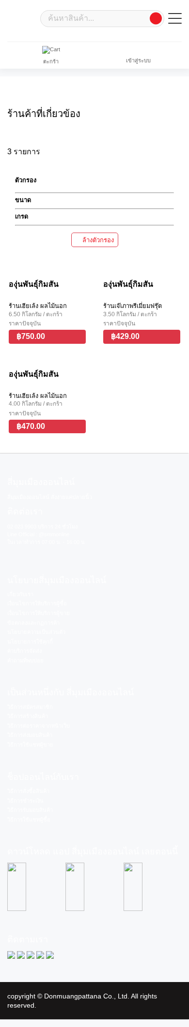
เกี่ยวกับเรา (20, 594)
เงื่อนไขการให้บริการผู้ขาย (38, 613)
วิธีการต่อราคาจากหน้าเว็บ (38, 726)
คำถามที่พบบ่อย (25, 660)
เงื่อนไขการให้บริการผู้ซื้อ (37, 603)
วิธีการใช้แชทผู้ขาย (30, 745)
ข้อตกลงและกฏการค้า (33, 623)
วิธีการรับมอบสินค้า (30, 810)
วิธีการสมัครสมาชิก (30, 707)
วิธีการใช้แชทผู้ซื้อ (28, 819)
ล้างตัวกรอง (97, 240)
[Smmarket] (21, 18)
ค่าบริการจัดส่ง (24, 651)
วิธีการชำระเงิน (25, 801)
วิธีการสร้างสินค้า (27, 716)
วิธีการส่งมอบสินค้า (29, 735)
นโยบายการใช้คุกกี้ (30, 642)
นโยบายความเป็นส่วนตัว (36, 632)
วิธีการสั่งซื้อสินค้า (28, 791)
